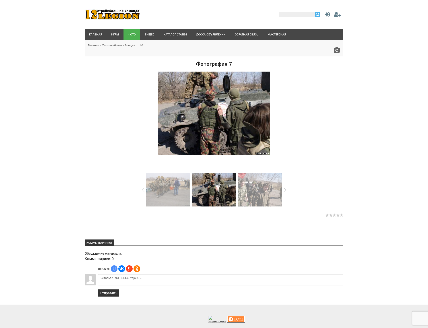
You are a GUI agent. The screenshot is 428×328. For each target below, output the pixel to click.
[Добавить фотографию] (337, 51)
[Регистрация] (337, 15)
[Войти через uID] (114, 268)
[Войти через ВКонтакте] (121, 268)
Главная (93, 45)
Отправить (108, 293)
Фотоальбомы (112, 45)
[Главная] (112, 19)
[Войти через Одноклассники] (137, 268)
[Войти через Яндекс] (129, 268)
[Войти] (326, 15)
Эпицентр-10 (134, 45)
